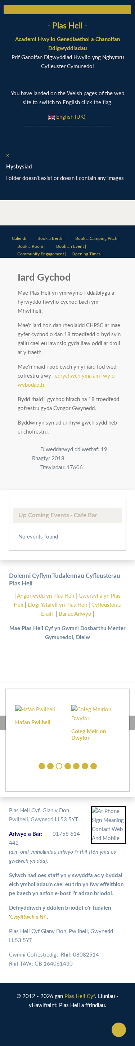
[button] (42, 766)
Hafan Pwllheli (32, 722)
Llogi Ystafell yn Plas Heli (58, 605)
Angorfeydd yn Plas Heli (46, 596)
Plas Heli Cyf (79, 996)
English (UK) (70, 117)
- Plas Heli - (67, 26)
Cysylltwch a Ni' (28, 917)
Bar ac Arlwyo (75, 614)
